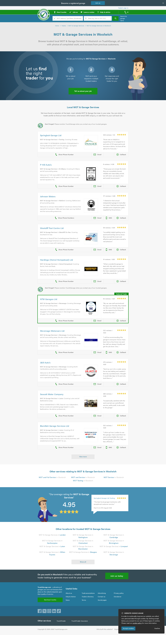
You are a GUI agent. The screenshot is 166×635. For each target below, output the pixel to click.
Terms (84, 600)
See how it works (50, 600)
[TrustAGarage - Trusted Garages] (44, 11)
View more (83, 456)
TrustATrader (61, 621)
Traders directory (88, 596)
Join (97, 3)
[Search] (115, 18)
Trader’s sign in (123, 8)
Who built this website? (105, 629)
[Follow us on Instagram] (49, 611)
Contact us (101, 596)
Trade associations (88, 593)
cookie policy (137, 623)
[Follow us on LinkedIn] (54, 611)
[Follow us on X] (44, 611)
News (68, 600)
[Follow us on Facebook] (40, 611)
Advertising (102, 593)
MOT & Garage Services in (52, 535)
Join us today (116, 575)
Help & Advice (71, 596)
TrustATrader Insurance (79, 621)
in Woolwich (52, 477)
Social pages (102, 600)
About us (69, 593)
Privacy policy (119, 593)
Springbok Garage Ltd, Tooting (104, 498)
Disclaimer (117, 596)
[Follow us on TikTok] (59, 611)
